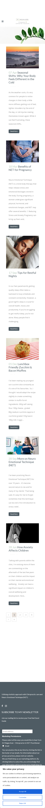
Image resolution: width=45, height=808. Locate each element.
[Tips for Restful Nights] (22, 252)
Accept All (22, 791)
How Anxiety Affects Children (21, 548)
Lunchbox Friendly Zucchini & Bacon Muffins (20, 367)
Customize (22, 797)
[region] (22, 786)
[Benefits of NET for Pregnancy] (22, 151)
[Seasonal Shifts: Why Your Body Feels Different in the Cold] (22, 57)
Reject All (22, 803)
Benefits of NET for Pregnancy (20, 168)
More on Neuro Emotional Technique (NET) (22, 462)
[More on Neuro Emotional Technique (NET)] (22, 445)
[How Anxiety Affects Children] (22, 533)
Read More (14, 131)
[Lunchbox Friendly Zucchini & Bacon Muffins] (22, 349)
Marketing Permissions (11, 736)
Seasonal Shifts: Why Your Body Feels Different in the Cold (22, 77)
